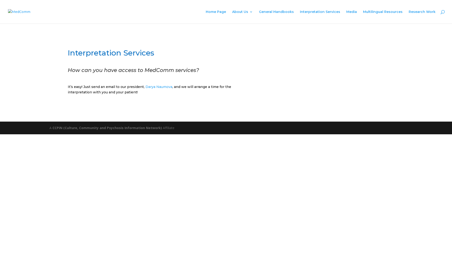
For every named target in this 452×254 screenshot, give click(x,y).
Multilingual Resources (383, 12)
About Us (240, 12)
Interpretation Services (320, 12)
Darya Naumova (158, 87)
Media (351, 12)
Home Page (216, 12)
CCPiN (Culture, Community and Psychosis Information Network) (107, 128)
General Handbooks (276, 12)
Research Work (422, 12)
